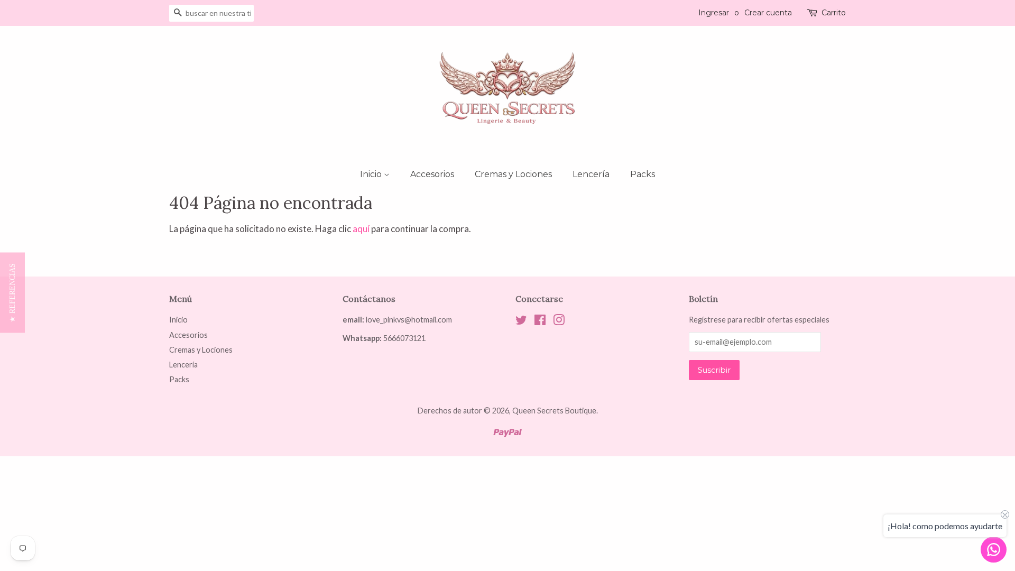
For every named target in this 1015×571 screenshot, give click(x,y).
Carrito (834, 12)
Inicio (372, 174)
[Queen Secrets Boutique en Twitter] (521, 321)
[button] (12, 292)
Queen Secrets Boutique (554, 410)
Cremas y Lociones (513, 174)
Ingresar (713, 12)
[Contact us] (994, 550)
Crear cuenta (768, 12)
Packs (642, 174)
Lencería (591, 174)
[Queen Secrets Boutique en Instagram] (559, 321)
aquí (361, 228)
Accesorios (432, 174)
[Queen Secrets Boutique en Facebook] (540, 321)
